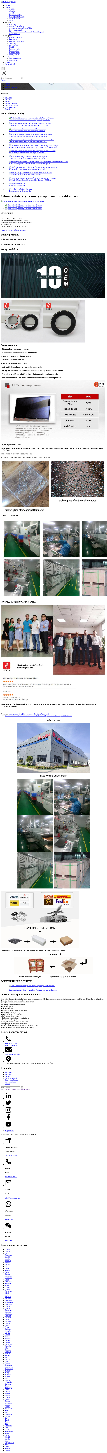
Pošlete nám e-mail (7, 230)
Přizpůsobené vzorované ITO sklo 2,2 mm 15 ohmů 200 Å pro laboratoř (33, 147)
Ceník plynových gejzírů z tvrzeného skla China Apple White (29, 714)
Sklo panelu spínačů (15, 30)
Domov (7, 5)
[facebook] (8, 1120)
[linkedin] (8, 1098)
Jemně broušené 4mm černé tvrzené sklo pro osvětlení (27, 131)
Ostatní (11, 20)
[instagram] (8, 1113)
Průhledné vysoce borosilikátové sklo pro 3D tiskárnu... (27, 153)
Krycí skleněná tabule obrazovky (20, 191)
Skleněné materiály (15, 37)
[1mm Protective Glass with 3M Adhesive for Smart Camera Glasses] (32, 986)
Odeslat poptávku (11, 1155)
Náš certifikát (13, 60)
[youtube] (8, 1127)
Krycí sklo (12, 24)
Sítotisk (11, 47)
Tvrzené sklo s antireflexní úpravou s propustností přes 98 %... (29, 120)
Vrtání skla (12, 43)
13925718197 (9, 1240)
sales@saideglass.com (12, 1054)
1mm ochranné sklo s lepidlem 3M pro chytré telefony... (33, 990)
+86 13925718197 (11, 1177)
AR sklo (12, 11)
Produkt (7, 7)
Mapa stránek (9, 1131)
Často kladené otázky (16, 58)
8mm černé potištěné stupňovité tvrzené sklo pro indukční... (28, 136)
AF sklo (12, 13)
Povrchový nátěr (14, 49)
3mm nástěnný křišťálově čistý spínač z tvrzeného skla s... (28, 142)
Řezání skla (13, 39)
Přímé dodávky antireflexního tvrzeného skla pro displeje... (28, 169)
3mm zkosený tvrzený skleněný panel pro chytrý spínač (27, 158)
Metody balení (14, 55)
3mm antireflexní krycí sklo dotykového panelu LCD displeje (29, 125)
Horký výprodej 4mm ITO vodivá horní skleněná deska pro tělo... (31, 164)
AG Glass (12, 9)
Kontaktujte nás (10, 64)
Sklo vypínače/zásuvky (16, 17)
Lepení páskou (14, 51)
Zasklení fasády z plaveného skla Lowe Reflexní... (26, 174)
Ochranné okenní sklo (16, 26)
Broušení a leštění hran (16, 41)
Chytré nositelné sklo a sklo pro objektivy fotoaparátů (26, 32)
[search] (3, 68)
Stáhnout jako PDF (20, 230)
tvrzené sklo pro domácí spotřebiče (20, 28)
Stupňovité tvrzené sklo (17, 185)
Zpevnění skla (13, 45)
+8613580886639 (11, 1045)
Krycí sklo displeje (15, 15)
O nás (7, 56)
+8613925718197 (11, 1043)
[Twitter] (8, 1105)
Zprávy (7, 62)
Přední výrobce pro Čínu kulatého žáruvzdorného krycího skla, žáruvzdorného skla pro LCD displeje (38, 716)
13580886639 (9, 1219)
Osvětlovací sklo (14, 18)
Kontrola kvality (14, 53)
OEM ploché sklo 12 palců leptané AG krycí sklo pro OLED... (30, 180)
